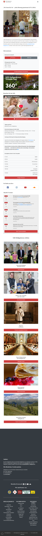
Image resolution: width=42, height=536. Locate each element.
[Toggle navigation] (37, 1)
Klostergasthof (8, 509)
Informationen (21, 269)
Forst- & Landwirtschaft (21, 421)
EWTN (21, 504)
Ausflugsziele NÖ (33, 515)
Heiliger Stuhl (21, 514)
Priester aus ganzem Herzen (21, 330)
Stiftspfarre (9, 514)
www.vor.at (10, 471)
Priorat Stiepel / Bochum (33, 508)
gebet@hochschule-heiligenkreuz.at (26, 204)
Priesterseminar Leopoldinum (8, 512)
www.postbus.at (8, 472)
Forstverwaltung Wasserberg (8, 520)
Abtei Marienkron (33, 525)
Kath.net (21, 517)
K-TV (21, 506)
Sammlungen (8, 515)
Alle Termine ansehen (21, 231)
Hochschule (9, 504)
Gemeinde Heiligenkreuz (33, 521)
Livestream (9, 511)
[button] (2, 533)
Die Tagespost (21, 508)
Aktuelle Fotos (21, 361)
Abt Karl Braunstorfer (33, 512)
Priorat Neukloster (33, 509)
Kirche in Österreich (21, 511)
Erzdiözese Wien (21, 503)
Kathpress (21, 509)
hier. (18, 149)
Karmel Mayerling (33, 511)
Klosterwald (33, 504)
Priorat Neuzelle (33, 506)
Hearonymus (31, 140)
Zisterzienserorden (21, 512)
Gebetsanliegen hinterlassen (21, 71)
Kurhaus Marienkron (33, 523)
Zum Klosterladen (21, 299)
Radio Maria (21, 515)
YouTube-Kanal (20, 197)
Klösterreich (33, 514)
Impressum (22, 534)
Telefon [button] (13, 57)
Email (29, 57)
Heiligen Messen (21, 177)
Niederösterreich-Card (33, 517)
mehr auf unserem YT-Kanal (21, 119)
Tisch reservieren (21, 391)
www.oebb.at (7, 474)
